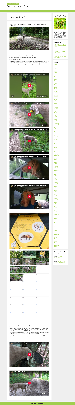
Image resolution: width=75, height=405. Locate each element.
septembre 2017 (56, 170)
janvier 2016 (55, 197)
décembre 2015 (56, 198)
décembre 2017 (56, 166)
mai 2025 (55, 69)
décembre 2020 (56, 122)
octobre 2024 (56, 75)
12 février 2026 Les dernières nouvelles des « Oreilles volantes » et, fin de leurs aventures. (60, 45)
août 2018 (55, 156)
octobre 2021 (56, 108)
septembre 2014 (56, 218)
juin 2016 (55, 190)
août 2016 (55, 187)
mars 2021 (55, 118)
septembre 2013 (56, 234)
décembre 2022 (56, 92)
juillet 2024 (55, 76)
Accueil (10, 11)
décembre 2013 (56, 230)
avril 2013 (55, 241)
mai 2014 (55, 223)
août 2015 (55, 203)
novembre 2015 (56, 199)
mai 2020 (55, 130)
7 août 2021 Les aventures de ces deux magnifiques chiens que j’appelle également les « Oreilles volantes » (27, 25)
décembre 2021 (56, 106)
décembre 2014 (56, 214)
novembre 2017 (56, 167)
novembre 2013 (56, 231)
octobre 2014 (56, 217)
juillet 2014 (55, 221)
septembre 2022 (56, 96)
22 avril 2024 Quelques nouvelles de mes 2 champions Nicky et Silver (60, 258)
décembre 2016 (56, 182)
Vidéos (16, 11)
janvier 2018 (55, 164)
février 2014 (55, 227)
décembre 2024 (56, 73)
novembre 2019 (56, 138)
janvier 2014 (55, 229)
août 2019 (55, 142)
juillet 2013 (55, 237)
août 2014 (55, 219)
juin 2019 (55, 144)
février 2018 (55, 163)
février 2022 (55, 103)
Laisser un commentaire (14, 397)
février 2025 (55, 72)
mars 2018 (55, 162)
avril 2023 (55, 87)
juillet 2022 (55, 99)
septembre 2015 (56, 202)
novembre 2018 (56, 154)
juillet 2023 (55, 84)
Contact (28, 11)
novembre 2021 (56, 107)
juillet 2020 (55, 127)
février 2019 (55, 150)
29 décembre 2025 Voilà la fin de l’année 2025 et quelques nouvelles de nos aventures (60, 49)
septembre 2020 (56, 124)
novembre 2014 (56, 215)
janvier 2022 (55, 104)
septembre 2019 (56, 140)
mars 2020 (55, 132)
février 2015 (55, 211)
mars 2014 (55, 226)
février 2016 (55, 195)
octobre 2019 (56, 139)
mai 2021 (55, 115)
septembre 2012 (56, 245)
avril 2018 (55, 160)
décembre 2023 (56, 81)
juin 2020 (55, 128)
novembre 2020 (56, 123)
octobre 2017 (56, 168)
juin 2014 (55, 222)
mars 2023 (55, 88)
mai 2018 (55, 159)
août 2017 (55, 171)
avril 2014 (55, 225)
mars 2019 (55, 148)
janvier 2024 (55, 80)
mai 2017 (55, 175)
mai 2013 (55, 239)
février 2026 (55, 64)
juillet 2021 (55, 112)
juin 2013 (55, 238)
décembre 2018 (56, 152)
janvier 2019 (55, 151)
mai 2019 (55, 146)
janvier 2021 (55, 120)
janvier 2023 (55, 91)
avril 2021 (55, 116)
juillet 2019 (55, 143)
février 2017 (55, 179)
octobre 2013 (56, 233)
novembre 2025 (56, 67)
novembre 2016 (56, 183)
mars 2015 (55, 210)
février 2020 (55, 134)
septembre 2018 (56, 155)
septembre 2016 (56, 186)
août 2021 (55, 111)
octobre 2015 (56, 201)
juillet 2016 (55, 189)
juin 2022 (55, 100)
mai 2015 (55, 207)
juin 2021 (55, 114)
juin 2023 (55, 85)
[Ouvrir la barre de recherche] (65, 11)
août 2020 (55, 126)
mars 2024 (55, 79)
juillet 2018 (55, 158)
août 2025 (55, 68)
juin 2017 (55, 174)
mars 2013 (55, 242)
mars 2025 (55, 71)
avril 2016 (55, 193)
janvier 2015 (55, 213)
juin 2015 (55, 206)
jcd (54, 257)
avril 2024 (55, 77)
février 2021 (55, 119)
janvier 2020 (55, 135)
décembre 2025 (56, 65)
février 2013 (55, 243)
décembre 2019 (56, 136)
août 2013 (55, 235)
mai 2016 (55, 191)
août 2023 (55, 83)
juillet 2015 (55, 205)
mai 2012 (55, 246)
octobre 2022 (56, 95)
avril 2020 (55, 131)
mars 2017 (55, 178)
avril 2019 (55, 147)
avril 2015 (55, 209)
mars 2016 (55, 194)
